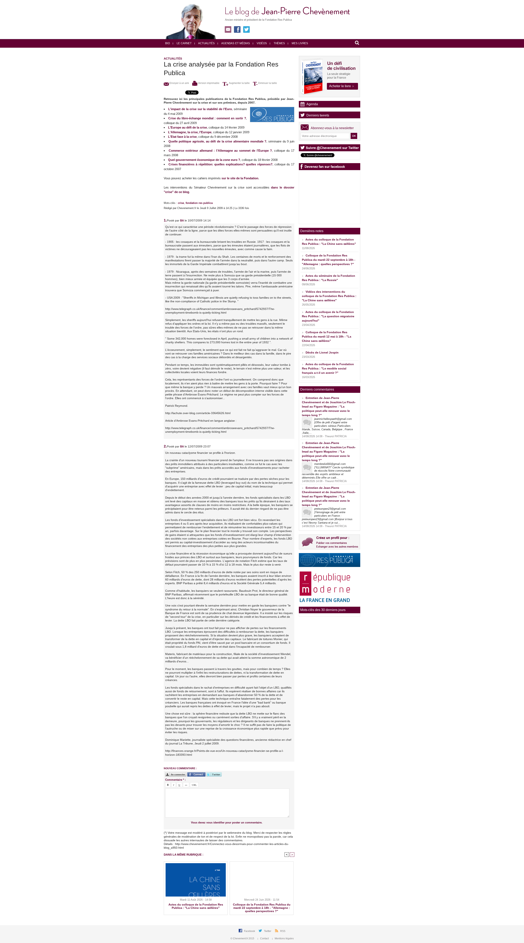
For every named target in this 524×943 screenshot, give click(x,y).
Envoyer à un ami (179, 83)
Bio (167, 43)
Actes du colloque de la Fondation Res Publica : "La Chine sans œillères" (195, 906)
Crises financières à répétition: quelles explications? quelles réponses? (220, 164)
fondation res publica (199, 202)
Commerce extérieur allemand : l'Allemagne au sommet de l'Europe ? (220, 150)
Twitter (268, 931)
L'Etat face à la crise (182, 136)
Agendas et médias (235, 43)
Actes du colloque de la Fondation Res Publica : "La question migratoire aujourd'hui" (328, 316)
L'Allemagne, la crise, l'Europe (189, 132)
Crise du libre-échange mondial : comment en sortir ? (207, 118)
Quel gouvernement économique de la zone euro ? (204, 159)
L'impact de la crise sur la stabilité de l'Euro (200, 109)
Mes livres (299, 43)
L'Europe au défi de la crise (187, 127)
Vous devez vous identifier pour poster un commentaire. (226, 822)
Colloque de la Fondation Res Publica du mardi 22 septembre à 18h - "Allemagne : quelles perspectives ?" (261, 908)
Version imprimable (208, 83)
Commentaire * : (175, 779)
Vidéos (261, 43)
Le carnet (184, 43)
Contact (264, 938)
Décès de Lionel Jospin (322, 352)
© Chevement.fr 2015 (242, 938)
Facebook (250, 931)
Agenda (312, 104)
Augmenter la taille (239, 83)
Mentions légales (284, 938)
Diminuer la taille (267, 83)
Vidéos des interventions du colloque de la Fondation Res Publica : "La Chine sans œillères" (329, 296)
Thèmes (279, 43)
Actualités (206, 43)
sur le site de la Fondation (239, 178)
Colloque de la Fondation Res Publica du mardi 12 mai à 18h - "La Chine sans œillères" (326, 336)
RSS (282, 931)
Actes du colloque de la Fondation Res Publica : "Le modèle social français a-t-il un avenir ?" (328, 368)
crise (181, 202)
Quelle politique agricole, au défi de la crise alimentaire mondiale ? (217, 141)
